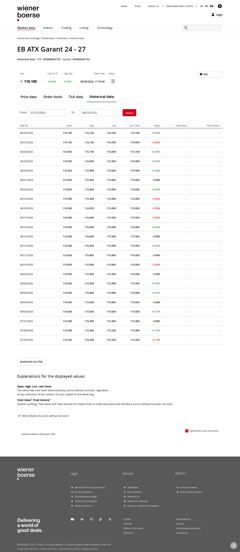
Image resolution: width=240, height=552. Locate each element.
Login (219, 14)
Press (138, 6)
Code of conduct (83, 505)
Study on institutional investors (143, 505)
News (124, 6)
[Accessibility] (220, 6)
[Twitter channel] (110, 519)
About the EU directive (191, 492)
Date (22, 125)
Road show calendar (137, 501)
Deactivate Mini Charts (179, 6)
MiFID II (180, 473)
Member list (133, 496)
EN (211, 6)
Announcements (83, 492)
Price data (29, 97)
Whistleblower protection (188, 528)
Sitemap (127, 523)
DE (201, 6)
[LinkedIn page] (82, 519)
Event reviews (134, 492)
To (73, 112)
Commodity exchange (86, 496)
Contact (127, 519)
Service (128, 473)
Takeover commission (86, 501)
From (23, 112)
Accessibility (182, 532)
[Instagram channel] (91, 519)
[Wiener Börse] (28, 13)
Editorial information (133, 528)
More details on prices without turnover (45, 415)
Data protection (183, 519)
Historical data (101, 96)
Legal (74, 473)
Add (205, 74)
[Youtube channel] (72, 519)
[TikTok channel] (100, 519)
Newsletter (132, 487)
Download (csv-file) (31, 361)
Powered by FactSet (48, 549)
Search (129, 113)
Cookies (180, 523)
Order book (52, 97)
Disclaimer (129, 532)
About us (153, 6)
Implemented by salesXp (69, 549)
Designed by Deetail (90, 549)
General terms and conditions (90, 487)
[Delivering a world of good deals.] (29, 525)
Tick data (76, 97)
